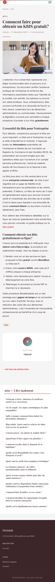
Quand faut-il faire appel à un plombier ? (24, 438)
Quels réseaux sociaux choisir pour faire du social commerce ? (25, 476)
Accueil (5, 9)
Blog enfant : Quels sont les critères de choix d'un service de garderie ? (25, 425)
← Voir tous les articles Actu (16, 369)
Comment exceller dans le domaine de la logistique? (24, 445)
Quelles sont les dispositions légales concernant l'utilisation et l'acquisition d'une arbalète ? (27, 485)
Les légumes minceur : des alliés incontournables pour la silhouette (21, 468)
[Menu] (49, 2)
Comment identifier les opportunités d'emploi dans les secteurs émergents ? (26, 499)
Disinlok (8, 530)
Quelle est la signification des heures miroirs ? (26, 506)
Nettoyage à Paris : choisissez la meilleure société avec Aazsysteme (24, 400)
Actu (12, 9)
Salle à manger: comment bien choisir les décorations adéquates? (24, 417)
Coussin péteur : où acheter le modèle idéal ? (26, 433)
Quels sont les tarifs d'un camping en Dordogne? (27, 461)
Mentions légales (10, 562)
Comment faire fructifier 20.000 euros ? (24, 492)
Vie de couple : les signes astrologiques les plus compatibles (27, 408)
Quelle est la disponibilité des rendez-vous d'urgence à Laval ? (25, 454)
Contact (6, 566)
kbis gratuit (8, 226)
